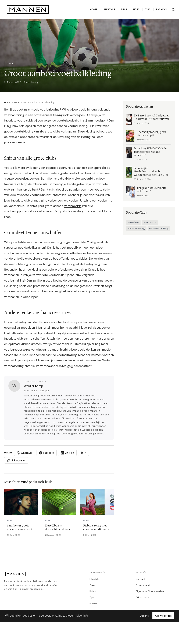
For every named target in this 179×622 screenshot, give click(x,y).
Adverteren (142, 597)
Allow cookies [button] (163, 615)
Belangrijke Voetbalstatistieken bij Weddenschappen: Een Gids (151, 172)
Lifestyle (109, 9)
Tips (148, 9)
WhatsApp (27, 452)
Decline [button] (144, 615)
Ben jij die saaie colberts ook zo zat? (151, 189)
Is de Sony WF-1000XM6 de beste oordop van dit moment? (150, 152)
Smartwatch (149, 222)
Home (93, 9)
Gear (124, 9)
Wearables (133, 222)
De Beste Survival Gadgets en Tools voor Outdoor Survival (152, 117)
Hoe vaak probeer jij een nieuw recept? (151, 133)
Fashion (161, 9)
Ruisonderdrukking (159, 228)
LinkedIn (69, 452)
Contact (140, 579)
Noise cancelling (136, 228)
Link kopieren (18, 460)
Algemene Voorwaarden (150, 591)
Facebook (48, 452)
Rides (136, 9)
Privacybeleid (143, 585)
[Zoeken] (173, 9)
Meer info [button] (82, 615)
